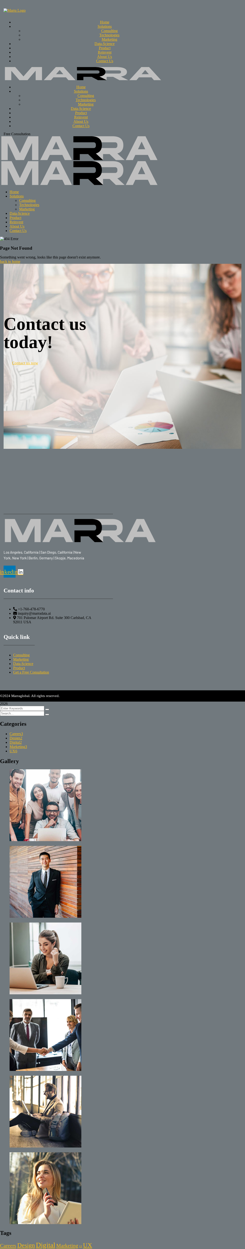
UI (80, 1246)
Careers (16, 734)
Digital (16, 742)
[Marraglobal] (79, 159)
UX (13, 751)
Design (16, 738)
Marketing (18, 747)
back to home (10, 261)
